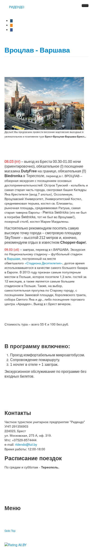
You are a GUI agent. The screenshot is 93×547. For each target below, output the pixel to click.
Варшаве (13, 258)
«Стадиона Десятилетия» (44, 263)
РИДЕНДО (16, 7)
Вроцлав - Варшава (37, 50)
